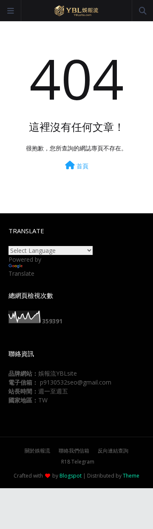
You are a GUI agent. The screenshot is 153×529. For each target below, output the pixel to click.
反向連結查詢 (113, 450)
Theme (131, 475)
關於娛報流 (37, 450)
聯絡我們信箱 (74, 450)
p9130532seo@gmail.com (75, 382)
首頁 (81, 166)
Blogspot (71, 475)
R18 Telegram (77, 461)
